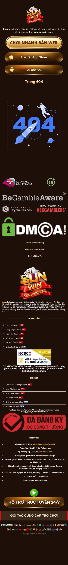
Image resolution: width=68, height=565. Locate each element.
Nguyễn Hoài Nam (44, 452)
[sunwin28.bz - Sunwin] (34, 14)
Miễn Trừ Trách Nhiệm (34, 249)
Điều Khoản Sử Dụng (35, 243)
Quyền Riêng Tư (35, 256)
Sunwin (39, 534)
